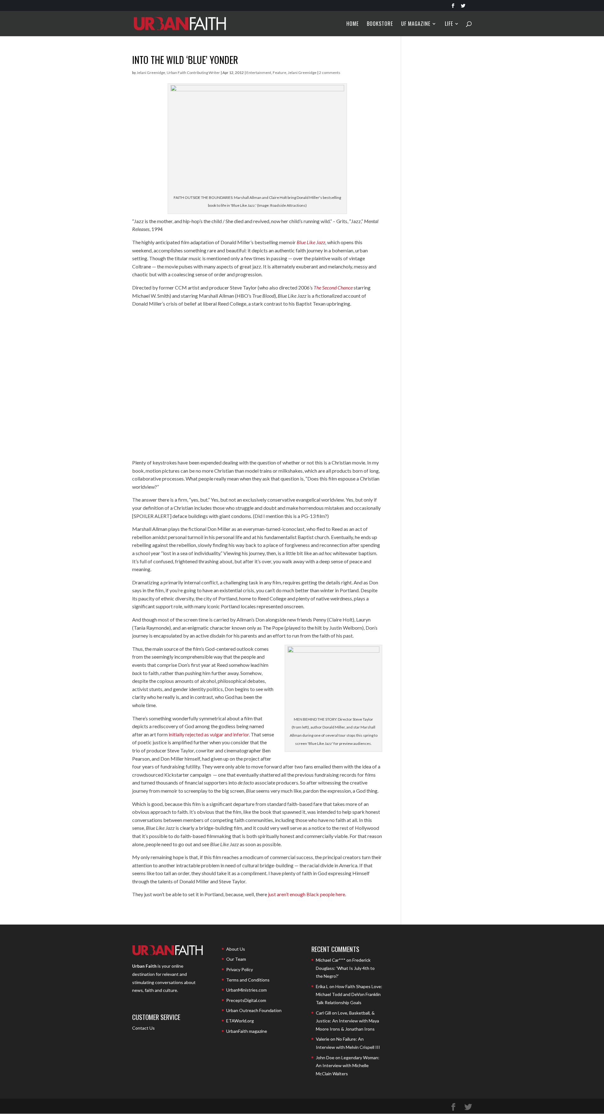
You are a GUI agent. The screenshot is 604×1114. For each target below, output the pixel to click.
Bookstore (380, 24)
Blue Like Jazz (311, 242)
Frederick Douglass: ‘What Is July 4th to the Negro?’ (345, 968)
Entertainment (258, 72)
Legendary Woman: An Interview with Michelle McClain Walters (347, 1065)
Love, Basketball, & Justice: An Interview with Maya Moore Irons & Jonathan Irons (347, 1021)
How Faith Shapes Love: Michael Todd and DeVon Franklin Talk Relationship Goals (349, 994)
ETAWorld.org (240, 1020)
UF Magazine (415, 24)
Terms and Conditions (248, 979)
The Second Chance (333, 287)
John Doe (325, 1057)
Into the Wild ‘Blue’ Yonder (185, 60)
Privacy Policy (239, 969)
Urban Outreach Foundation (254, 1010)
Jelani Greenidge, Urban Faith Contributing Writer (178, 72)
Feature (279, 72)
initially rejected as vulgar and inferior (209, 734)
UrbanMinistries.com (246, 990)
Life (449, 24)
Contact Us (143, 1028)
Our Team (236, 959)
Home (352, 24)
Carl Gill (323, 1013)
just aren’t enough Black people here (306, 894)
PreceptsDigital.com (246, 1000)
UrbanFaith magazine (246, 1031)
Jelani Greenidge (302, 72)
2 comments (329, 72)
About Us (235, 949)
